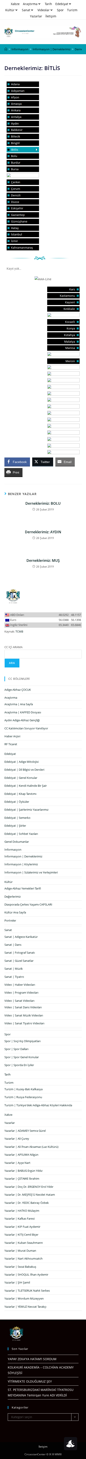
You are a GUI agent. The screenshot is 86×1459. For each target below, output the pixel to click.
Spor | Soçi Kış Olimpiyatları (22, 1041)
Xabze (15, 4)
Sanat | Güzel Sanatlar (19, 961)
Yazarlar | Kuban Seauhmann (23, 1243)
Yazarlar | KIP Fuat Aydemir (22, 1227)
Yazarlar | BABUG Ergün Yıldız (23, 1171)
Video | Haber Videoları (19, 985)
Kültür (10, 10)
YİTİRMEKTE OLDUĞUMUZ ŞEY (30, 1381)
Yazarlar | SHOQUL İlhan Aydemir (26, 1274)
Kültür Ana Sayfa (15, 912)
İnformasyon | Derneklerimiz (23, 856)
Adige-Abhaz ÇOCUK (17, 690)
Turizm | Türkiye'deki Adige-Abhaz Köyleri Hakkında (38, 1105)
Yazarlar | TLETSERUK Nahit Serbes (27, 1291)
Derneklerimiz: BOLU (43, 503)
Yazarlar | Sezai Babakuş (20, 1267)
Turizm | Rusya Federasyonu (23, 1097)
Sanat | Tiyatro (14, 977)
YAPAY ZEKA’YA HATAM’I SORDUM (32, 1359)
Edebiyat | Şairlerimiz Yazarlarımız (26, 810)
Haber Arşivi (12, 736)
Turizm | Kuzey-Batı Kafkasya (23, 1089)
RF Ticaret (10, 744)
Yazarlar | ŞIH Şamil (17, 1282)
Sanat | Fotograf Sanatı (19, 953)
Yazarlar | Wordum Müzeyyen (24, 1298)
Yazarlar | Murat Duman (20, 1251)
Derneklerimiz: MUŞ (43, 560)
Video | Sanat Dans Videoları (23, 1007)
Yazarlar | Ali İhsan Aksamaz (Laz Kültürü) (31, 1147)
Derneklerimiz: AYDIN (43, 532)
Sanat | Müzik (13, 969)
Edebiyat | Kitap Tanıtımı (20, 794)
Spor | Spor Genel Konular (21, 1057)
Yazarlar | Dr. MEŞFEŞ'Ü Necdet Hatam (29, 1195)
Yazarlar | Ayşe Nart (17, 1163)
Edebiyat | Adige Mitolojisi (21, 762)
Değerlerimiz (12, 897)
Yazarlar (36, 16)
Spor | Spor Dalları (16, 1049)
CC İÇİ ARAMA (13, 647)
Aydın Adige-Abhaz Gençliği (22, 720)
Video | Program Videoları (21, 992)
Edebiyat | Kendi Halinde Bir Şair (25, 786)
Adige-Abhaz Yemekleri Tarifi (22, 888)
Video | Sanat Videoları (19, 1001)
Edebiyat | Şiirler (15, 826)
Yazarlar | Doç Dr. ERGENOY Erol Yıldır (28, 1187)
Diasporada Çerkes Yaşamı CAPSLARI (28, 904)
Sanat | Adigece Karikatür (21, 937)
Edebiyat (61, 4)
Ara (12, 663)
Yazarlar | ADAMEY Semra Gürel (25, 1131)
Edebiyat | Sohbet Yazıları (21, 834)
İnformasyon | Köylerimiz (21, 864)
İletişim (50, 16)
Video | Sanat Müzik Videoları (23, 1015)
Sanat (26, 10)
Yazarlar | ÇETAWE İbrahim (21, 1179)
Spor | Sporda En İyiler (19, 1065)
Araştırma (30, 4)
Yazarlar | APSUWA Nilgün (21, 1155)
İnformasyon (12, 850)
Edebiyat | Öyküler (16, 802)
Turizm (72, 10)
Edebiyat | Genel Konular (20, 778)
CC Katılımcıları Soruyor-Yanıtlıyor (26, 728)
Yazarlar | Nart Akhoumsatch (23, 1258)
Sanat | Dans (12, 945)
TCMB (19, 631)
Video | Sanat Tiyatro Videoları (24, 1023)
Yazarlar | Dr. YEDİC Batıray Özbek (26, 1203)
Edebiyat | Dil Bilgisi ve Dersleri (24, 770)
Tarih (48, 4)
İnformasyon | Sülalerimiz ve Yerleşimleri (31, 872)
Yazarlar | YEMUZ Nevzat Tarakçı (25, 1307)
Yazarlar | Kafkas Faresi (19, 1218)
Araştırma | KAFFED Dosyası (22, 712)
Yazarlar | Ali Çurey (16, 1139)
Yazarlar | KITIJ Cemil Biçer (21, 1235)
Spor (60, 10)
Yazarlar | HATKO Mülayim (21, 1211)
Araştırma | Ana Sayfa (18, 704)
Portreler (10, 920)
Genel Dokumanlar (16, 842)
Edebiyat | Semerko (17, 818)
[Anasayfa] (5, 49)
